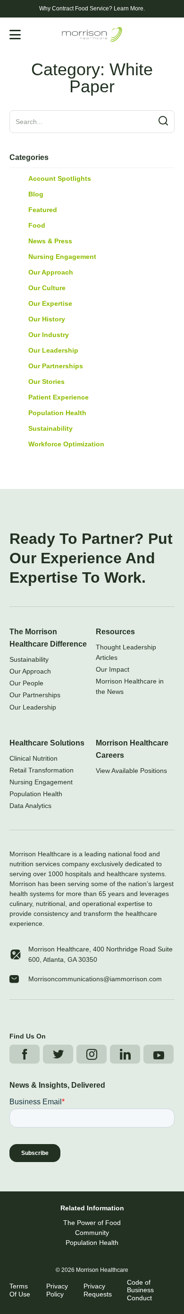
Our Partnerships (55, 366)
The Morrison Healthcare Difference (48, 638)
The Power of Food (92, 1222)
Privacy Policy (57, 1290)
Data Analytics (30, 805)
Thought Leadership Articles (126, 652)
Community (92, 1232)
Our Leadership (53, 350)
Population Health (57, 413)
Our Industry (48, 334)
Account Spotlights (59, 178)
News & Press (50, 241)
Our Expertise (50, 303)
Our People (26, 683)
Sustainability (50, 428)
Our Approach (50, 272)
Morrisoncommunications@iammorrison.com (95, 979)
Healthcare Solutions (46, 743)
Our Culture (47, 288)
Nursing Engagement (62, 256)
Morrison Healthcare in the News (130, 686)
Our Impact (112, 669)
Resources (115, 632)
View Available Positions (131, 770)
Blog (35, 194)
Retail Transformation (41, 770)
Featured (42, 209)
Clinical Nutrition (33, 758)
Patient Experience (58, 397)
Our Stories (46, 381)
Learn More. (129, 8)
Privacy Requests (98, 1290)
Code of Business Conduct (140, 1290)
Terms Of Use (19, 1290)
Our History (46, 319)
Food (36, 225)
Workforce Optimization (66, 444)
